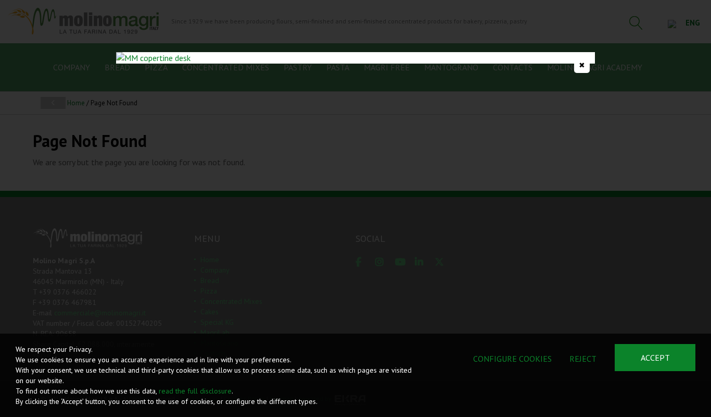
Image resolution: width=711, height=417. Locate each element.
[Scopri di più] (355, 58)
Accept (655, 357)
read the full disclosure (195, 391)
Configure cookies (512, 358)
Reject (582, 358)
